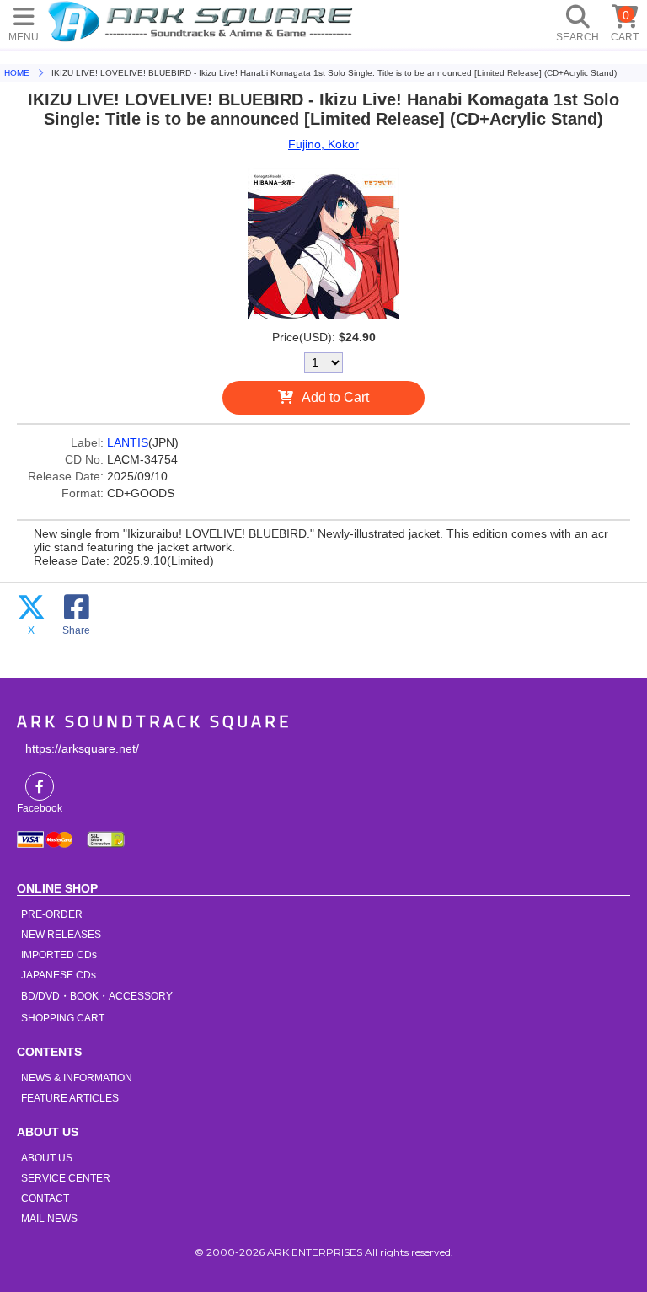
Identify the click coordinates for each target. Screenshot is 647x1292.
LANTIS (127, 442)
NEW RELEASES (61, 935)
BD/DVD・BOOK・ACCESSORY (97, 996)
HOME (203, 21)
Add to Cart (335, 397)
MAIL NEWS (49, 1219)
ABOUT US (46, 1158)
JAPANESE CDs (58, 975)
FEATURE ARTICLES (70, 1098)
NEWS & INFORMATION (76, 1078)
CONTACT (45, 1198)
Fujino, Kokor (323, 144)
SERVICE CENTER (65, 1178)
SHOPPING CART (62, 1018)
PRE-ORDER (52, 914)
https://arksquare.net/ (82, 748)
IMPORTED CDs (59, 955)
